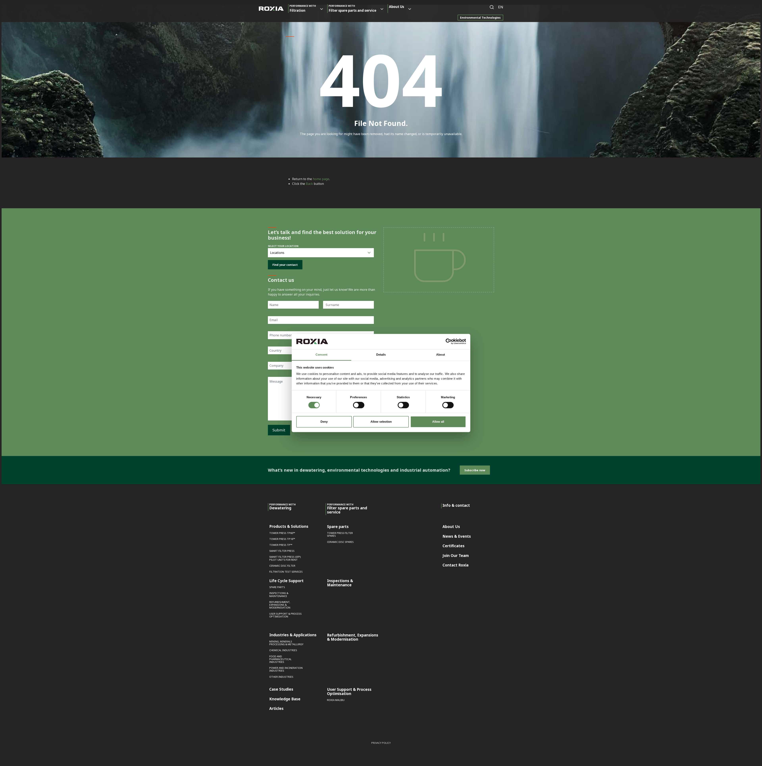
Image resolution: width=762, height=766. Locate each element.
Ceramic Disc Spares (340, 542)
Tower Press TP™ (280, 545)
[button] (500, 7)
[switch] (358, 405)
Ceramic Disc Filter (282, 565)
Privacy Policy (381, 743)
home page (321, 179)
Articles (276, 708)
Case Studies (281, 689)
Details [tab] (381, 354)
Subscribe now (474, 470)
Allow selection (381, 421)
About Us (396, 6)
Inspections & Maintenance (278, 595)
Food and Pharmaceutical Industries (280, 659)
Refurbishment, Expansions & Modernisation (279, 605)
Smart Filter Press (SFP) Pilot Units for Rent (285, 558)
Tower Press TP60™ (282, 533)
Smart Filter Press (281, 551)
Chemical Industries (283, 650)
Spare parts (277, 587)
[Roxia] (271, 9)
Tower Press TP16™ (282, 539)
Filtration (303, 8)
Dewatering (282, 506)
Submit (278, 429)
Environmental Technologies (480, 17)
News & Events (457, 536)
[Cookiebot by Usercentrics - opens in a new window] (448, 342)
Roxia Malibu (335, 700)
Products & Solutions (288, 526)
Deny (324, 421)
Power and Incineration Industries (286, 669)
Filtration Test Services (286, 571)
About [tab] (440, 354)
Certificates (454, 546)
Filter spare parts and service (352, 8)
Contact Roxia (456, 565)
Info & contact (456, 505)
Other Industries (281, 677)
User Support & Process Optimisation (285, 615)
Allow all (438, 421)
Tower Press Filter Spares (340, 535)
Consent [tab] (321, 354)
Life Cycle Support (286, 581)
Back (309, 183)
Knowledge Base (284, 699)
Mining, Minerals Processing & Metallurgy (286, 643)
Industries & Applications (293, 635)
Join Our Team (456, 556)
